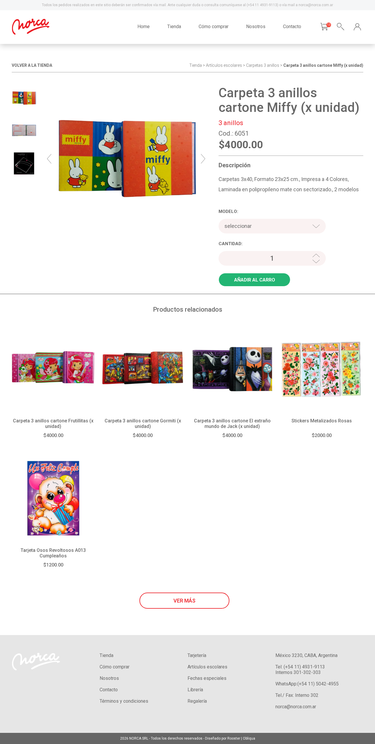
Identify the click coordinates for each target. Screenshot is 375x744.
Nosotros (255, 26)
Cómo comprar (214, 26)
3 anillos (271, 65)
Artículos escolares (224, 65)
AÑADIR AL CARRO (254, 280)
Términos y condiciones (124, 701)
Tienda (174, 26)
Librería (195, 689)
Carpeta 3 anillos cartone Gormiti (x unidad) (143, 423)
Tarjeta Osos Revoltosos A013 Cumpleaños (53, 553)
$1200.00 (53, 565)
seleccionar (238, 226)
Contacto (292, 26)
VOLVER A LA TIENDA (32, 65)
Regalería (197, 701)
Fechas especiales (207, 678)
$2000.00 (322, 435)
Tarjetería (197, 655)
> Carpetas (253, 65)
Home (143, 26)
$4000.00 (53, 435)
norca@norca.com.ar (295, 706)
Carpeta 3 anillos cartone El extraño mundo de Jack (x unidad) (232, 423)
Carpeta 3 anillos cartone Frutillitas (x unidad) (53, 423)
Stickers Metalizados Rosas (322, 421)
